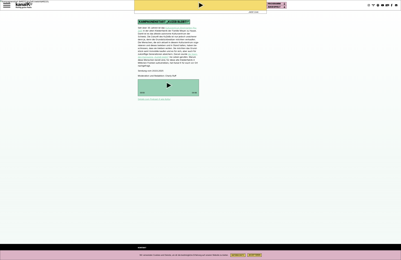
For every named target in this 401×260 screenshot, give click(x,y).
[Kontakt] (396, 5)
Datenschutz (238, 255)
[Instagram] (368, 5)
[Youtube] (382, 5)
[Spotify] (373, 5)
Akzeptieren (255, 255)
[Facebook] (391, 5)
